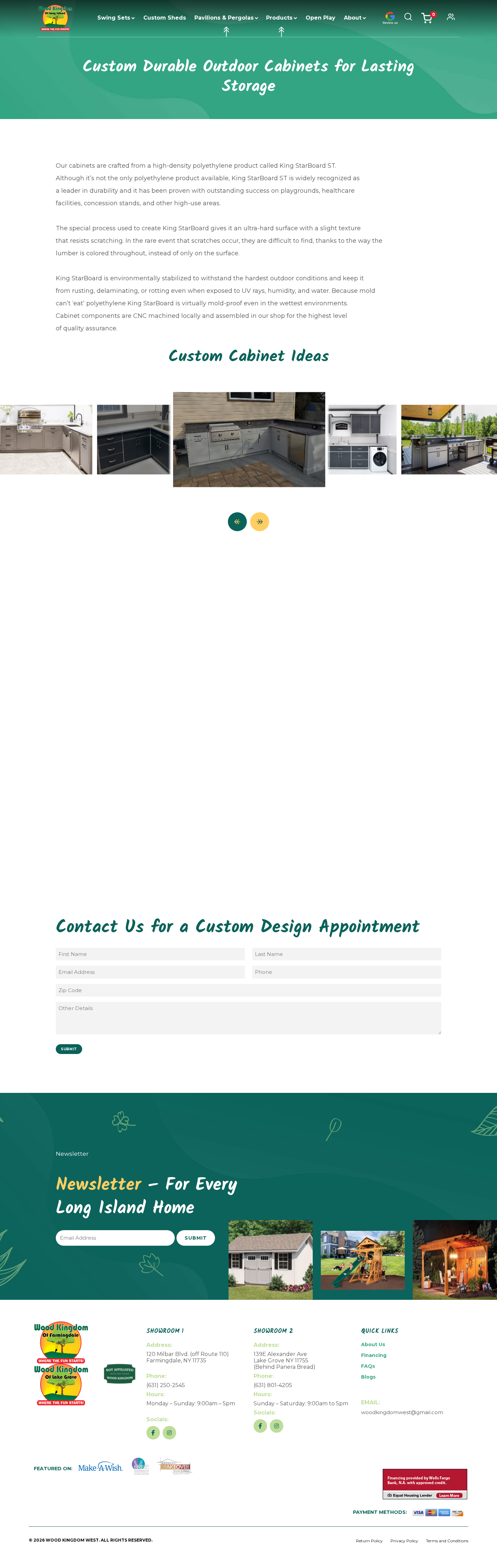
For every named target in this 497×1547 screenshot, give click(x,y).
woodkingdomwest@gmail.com (402, 1412)
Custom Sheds (164, 18)
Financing (373, 1355)
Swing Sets (113, 18)
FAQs (368, 1366)
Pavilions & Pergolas (224, 18)
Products (279, 18)
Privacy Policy (404, 1540)
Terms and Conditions (447, 1540)
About (352, 18)
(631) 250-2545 (165, 1385)
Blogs (368, 1377)
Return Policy (369, 1540)
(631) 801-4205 (273, 1385)
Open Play (320, 18)
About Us (373, 1344)
